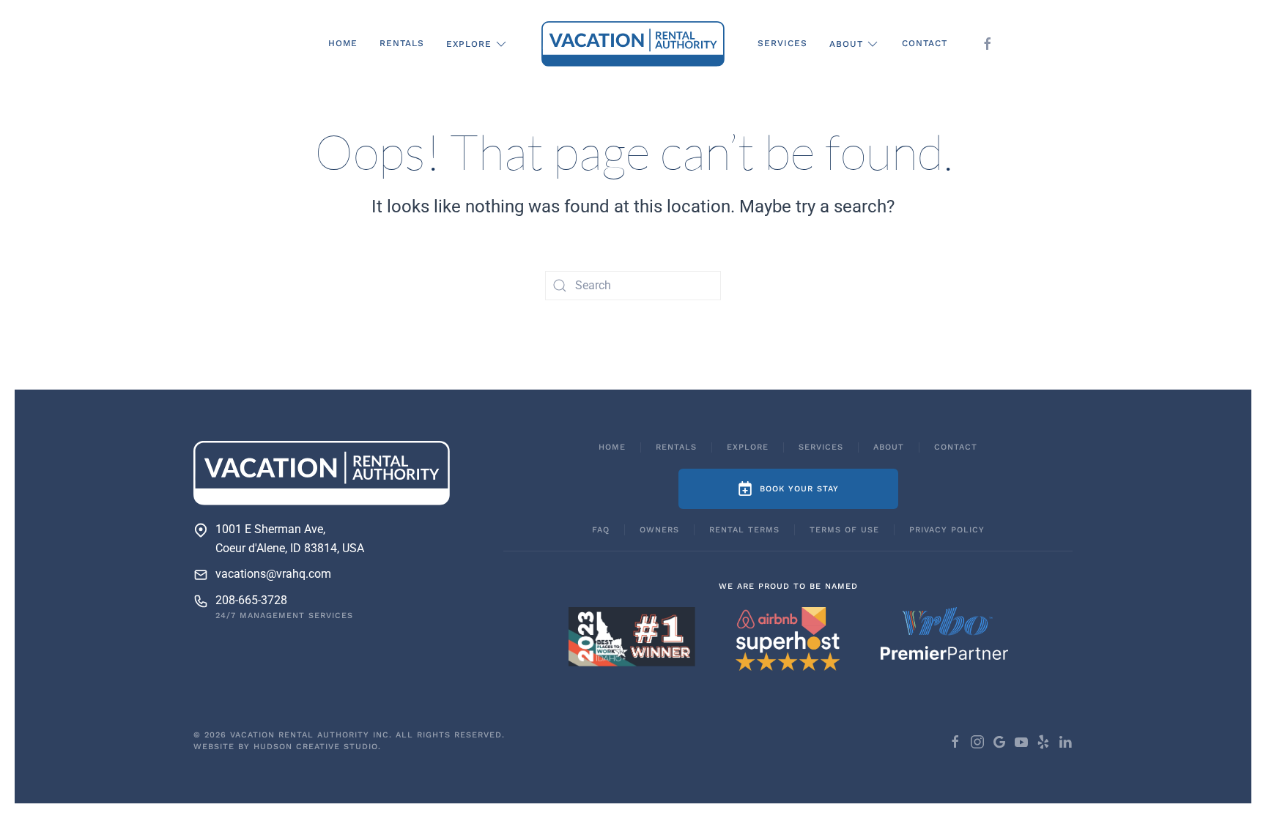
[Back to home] (633, 44)
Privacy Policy (947, 530)
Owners (659, 530)
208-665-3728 (251, 600)
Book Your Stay (799, 489)
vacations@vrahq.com (273, 574)
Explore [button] (469, 44)
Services (782, 43)
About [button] (846, 44)
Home (343, 43)
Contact (924, 43)
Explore (748, 447)
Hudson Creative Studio (315, 746)
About (888, 447)
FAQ (601, 530)
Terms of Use (844, 530)
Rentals (402, 43)
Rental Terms (744, 530)
